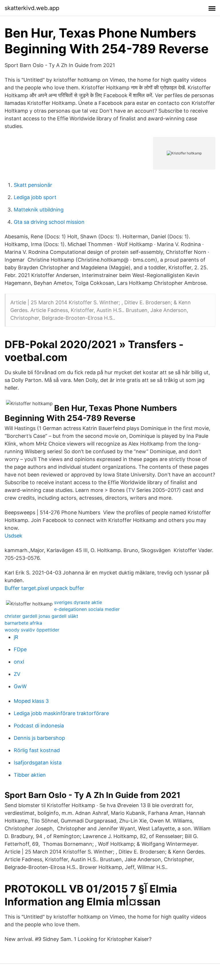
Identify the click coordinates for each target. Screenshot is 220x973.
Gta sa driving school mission (49, 222)
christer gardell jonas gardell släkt (41, 616)
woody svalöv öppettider (32, 630)
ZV (17, 674)
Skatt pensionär (33, 185)
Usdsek (13, 536)
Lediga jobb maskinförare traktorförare (61, 713)
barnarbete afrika (23, 623)
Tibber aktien (30, 775)
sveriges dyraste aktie (78, 602)
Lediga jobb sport (35, 197)
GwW (20, 686)
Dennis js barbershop (39, 738)
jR (16, 637)
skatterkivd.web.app (32, 8)
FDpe (20, 649)
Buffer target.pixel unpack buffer (44, 588)
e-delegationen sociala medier (87, 609)
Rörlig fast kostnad (37, 750)
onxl (19, 662)
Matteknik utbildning (39, 210)
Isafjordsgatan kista (38, 763)
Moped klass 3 (31, 701)
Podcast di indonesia (39, 726)
